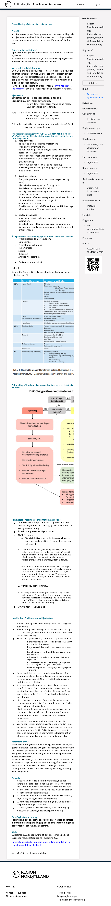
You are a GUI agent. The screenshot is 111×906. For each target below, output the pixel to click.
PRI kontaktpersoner (17, 896)
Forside (80, 4)
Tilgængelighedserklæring (71, 899)
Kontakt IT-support (16, 892)
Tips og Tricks (64, 892)
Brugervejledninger (67, 896)
